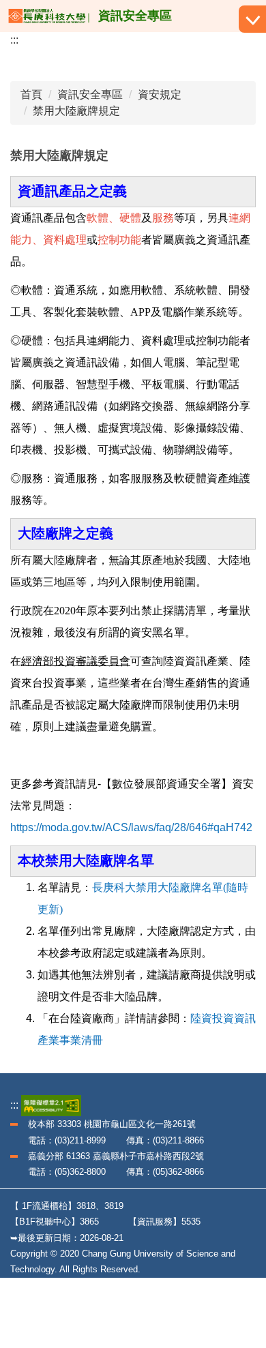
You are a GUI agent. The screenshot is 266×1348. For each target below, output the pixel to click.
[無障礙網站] (51, 1105)
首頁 (31, 94)
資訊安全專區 (90, 94)
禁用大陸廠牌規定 (76, 111)
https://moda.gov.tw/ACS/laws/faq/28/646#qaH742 (131, 827)
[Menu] (252, 19)
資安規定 (159, 94)
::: (14, 40)
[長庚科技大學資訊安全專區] (49, 16)
